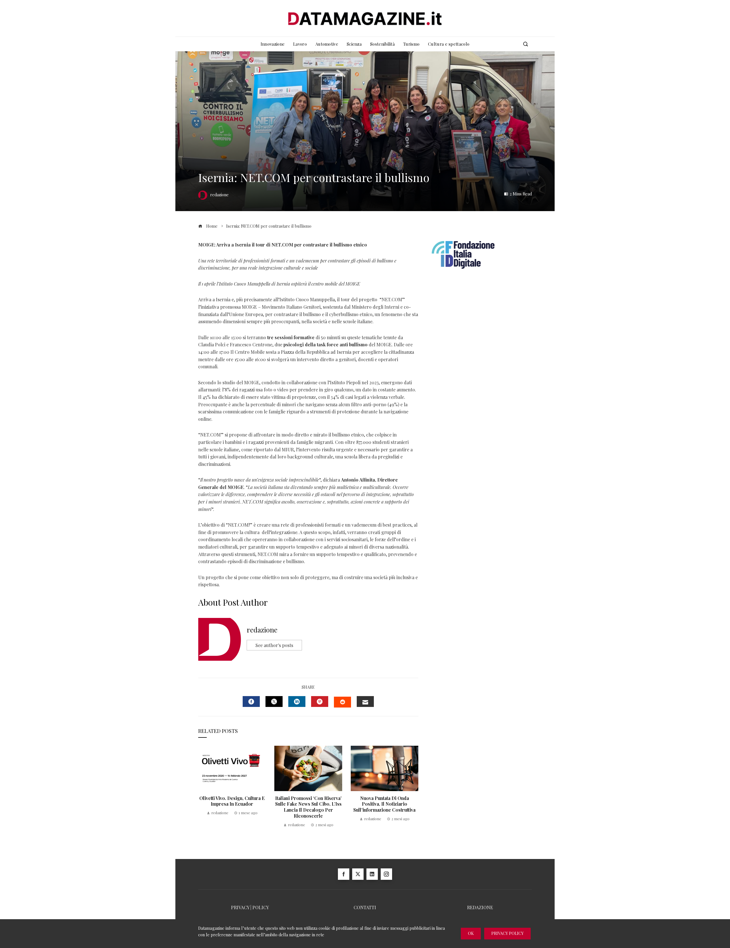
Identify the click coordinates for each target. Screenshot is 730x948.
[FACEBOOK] (251, 701)
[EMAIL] (365, 701)
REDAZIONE (480, 907)
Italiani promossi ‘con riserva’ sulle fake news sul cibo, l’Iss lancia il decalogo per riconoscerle (308, 807)
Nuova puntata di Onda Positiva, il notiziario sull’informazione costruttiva (384, 804)
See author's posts (274, 645)
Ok (471, 933)
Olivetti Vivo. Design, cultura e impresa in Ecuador (232, 801)
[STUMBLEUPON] (342, 702)
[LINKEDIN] (296, 701)
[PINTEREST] (319, 701)
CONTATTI (365, 907)
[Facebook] (343, 874)
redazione (262, 629)
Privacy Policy (507, 933)
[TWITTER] (274, 701)
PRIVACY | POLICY (250, 907)
